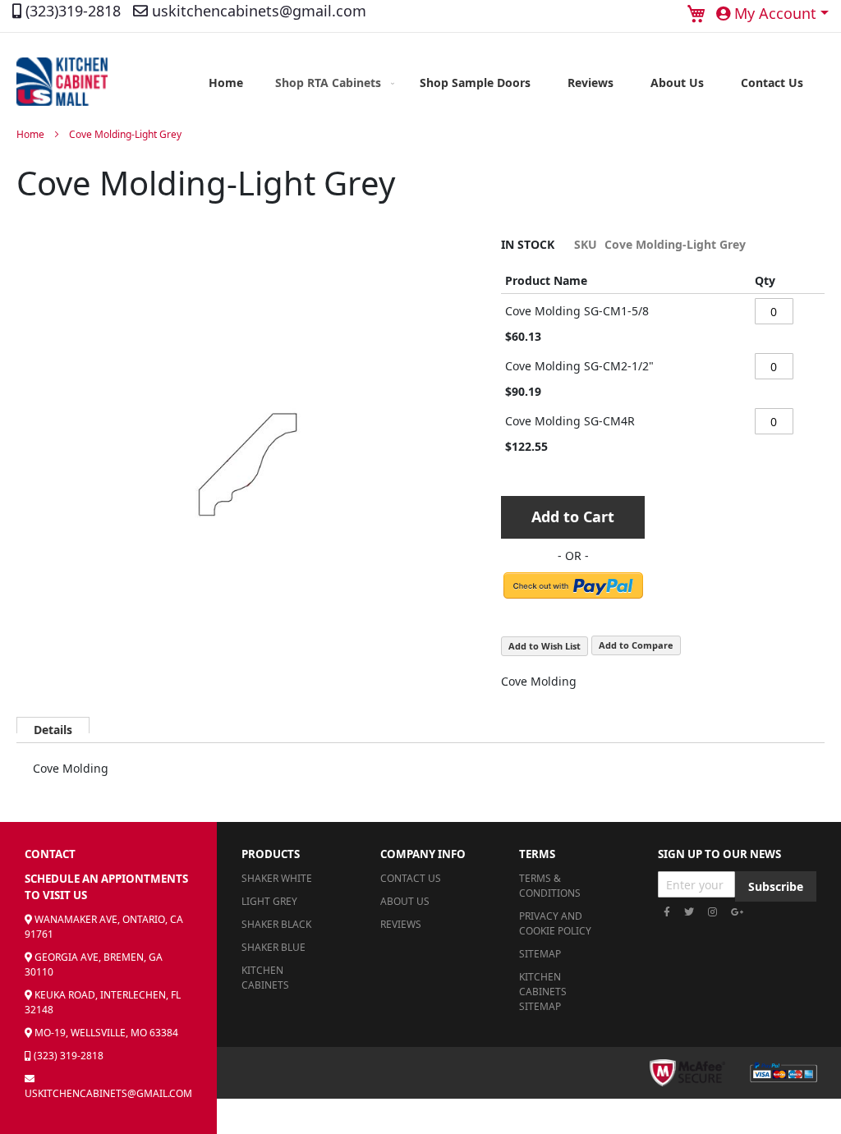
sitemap (540, 954)
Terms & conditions (550, 885)
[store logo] (62, 82)
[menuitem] (331, 82)
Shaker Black (276, 924)
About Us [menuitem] (677, 82)
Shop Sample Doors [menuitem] (475, 82)
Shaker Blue (273, 947)
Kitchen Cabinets (265, 977)
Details (53, 727)
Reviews (400, 924)
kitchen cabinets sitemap (543, 991)
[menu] (506, 82)
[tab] (53, 725)
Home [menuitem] (226, 82)
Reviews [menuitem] (591, 82)
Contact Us (410, 878)
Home (30, 134)
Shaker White (276, 878)
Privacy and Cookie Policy (555, 923)
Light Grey (269, 901)
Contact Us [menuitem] (772, 82)
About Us (405, 901)
